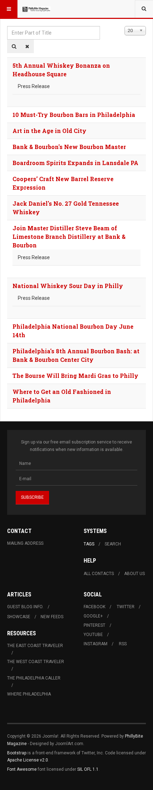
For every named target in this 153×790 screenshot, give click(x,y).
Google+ (93, 616)
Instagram (95, 643)
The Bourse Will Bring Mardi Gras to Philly (75, 375)
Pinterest (94, 625)
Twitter (125, 606)
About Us (134, 573)
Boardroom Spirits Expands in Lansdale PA (75, 162)
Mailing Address (25, 543)
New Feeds (52, 616)
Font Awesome (22, 769)
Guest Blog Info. (25, 606)
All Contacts (99, 573)
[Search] (14, 46)
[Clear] (27, 46)
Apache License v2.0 (27, 760)
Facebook (94, 606)
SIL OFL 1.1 (88, 769)
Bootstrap (16, 752)
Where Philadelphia (29, 694)
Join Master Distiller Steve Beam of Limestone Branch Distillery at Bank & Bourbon (69, 236)
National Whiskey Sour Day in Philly (67, 285)
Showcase (18, 616)
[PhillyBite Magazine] (36, 9)
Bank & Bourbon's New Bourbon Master (69, 146)
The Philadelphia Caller (33, 678)
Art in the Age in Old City (49, 130)
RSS (123, 643)
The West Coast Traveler (35, 661)
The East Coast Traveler (35, 645)
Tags (89, 544)
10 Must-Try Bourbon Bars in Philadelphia (73, 114)
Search (113, 544)
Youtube (93, 634)
